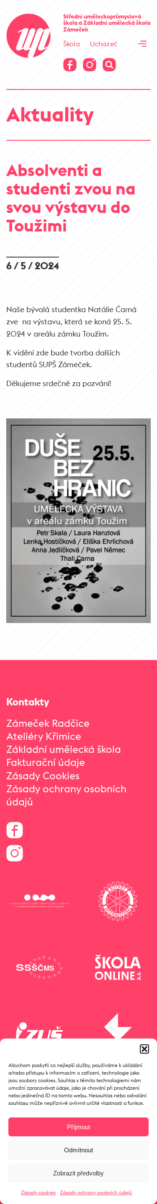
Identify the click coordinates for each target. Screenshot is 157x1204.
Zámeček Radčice (48, 723)
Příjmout (78, 1126)
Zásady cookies (38, 1192)
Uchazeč (103, 43)
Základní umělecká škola (63, 749)
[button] (144, 1049)
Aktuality (50, 114)
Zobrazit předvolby (78, 1173)
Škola (71, 43)
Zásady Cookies (43, 775)
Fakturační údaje (45, 762)
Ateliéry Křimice (43, 736)
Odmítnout (78, 1150)
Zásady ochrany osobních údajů (96, 1192)
